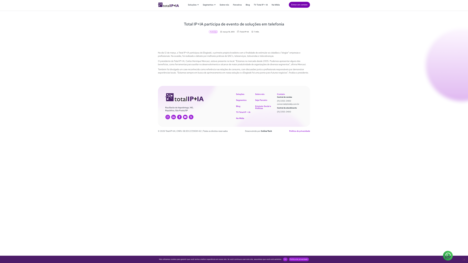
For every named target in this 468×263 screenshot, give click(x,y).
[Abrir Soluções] (198, 5)
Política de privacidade (299, 131)
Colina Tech (266, 131)
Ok (285, 259)
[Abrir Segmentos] (215, 5)
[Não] (464, 259)
